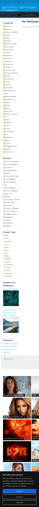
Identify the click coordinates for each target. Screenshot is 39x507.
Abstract (8, 29)
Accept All (19, 491)
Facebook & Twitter (12, 176)
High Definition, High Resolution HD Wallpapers (18, 9)
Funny (8, 82)
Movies (8, 105)
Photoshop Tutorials (13, 200)
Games (8, 85)
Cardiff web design (10, 343)
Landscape (9, 265)
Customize (19, 497)
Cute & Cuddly (10, 70)
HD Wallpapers (11, 179)
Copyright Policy (11, 170)
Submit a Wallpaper (12, 208)
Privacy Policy (10, 202)
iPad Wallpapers (11, 188)
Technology (10, 131)
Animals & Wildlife (12, 32)
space (8, 256)
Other (8, 120)
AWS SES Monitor (10, 346)
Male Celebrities (11, 96)
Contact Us (9, 167)
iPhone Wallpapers (12, 191)
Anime (8, 35)
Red (7, 238)
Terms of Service (11, 211)
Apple (7, 38)
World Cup (9, 152)
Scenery (8, 268)
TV (6, 134)
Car (7, 244)
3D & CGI (9, 26)
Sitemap (8, 205)
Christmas (9, 55)
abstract (8, 259)
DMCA (8, 173)
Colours (8, 67)
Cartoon (8, 241)
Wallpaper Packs (11, 146)
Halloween (9, 88)
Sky (7, 235)
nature (8, 262)
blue (7, 247)
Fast (7, 250)
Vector (8, 143)
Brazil (7, 271)
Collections (9, 64)
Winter (8, 149)
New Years (9, 111)
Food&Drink (10, 79)
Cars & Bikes (10, 47)
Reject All (19, 502)
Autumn (8, 41)
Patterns (8, 123)
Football (8, 276)
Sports (8, 129)
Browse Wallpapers (12, 164)
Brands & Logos (11, 44)
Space (8, 126)
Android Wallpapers (12, 162)
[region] (19, 489)
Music (8, 108)
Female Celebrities (12, 73)
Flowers (8, 76)
